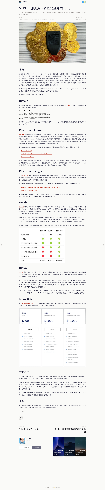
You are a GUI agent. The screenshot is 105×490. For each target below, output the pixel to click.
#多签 (25, 411)
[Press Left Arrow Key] (1, 245)
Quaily (58, 487)
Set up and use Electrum (29, 190)
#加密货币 (21, 411)
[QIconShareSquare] (84, 18)
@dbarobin (51, 19)
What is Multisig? (26, 151)
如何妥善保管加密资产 (29, 303)
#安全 (28, 411)
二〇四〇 (51, 487)
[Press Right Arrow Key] (103, 245)
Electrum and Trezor (27, 157)
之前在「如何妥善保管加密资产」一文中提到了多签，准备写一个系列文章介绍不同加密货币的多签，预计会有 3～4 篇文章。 (52, 13)
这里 (69, 105)
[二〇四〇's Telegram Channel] (29, 440)
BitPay (21, 272)
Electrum (22, 134)
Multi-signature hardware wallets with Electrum (36, 154)
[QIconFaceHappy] (21, 418)
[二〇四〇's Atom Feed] (27, 440)
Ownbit (21, 207)
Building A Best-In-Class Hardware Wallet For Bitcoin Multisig (41, 187)
